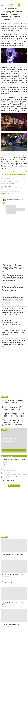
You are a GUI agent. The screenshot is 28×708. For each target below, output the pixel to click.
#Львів (2, 181)
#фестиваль (19, 181)
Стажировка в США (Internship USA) (12, 603)
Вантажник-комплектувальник (13, 554)
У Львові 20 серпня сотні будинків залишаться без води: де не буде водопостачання (14, 422)
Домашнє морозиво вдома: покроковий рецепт (12, 401)
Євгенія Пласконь (7, 186)
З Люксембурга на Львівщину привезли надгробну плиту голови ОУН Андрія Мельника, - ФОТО (13, 267)
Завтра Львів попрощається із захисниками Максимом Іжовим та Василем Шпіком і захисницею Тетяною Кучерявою (14, 278)
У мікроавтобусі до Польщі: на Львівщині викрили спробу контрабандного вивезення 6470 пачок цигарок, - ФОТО (13, 311)
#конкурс (3, 183)
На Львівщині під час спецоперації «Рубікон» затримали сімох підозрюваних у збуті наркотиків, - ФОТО (14, 343)
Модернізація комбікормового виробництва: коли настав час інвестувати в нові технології (12, 299)
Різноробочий (7, 582)
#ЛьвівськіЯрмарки (10, 183)
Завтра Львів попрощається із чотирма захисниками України (13, 415)
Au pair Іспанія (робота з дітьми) (13, 575)
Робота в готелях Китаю (10, 624)
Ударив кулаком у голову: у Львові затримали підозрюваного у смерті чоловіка (14, 332)
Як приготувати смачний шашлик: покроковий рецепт (13, 408)
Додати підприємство (14, 485)
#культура (14, 181)
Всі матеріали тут (14, 450)
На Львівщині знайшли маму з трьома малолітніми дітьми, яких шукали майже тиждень (13, 289)
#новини (6, 181)
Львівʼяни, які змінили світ (9, 440)
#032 (10, 181)
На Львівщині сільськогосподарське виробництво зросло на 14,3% (12, 322)
